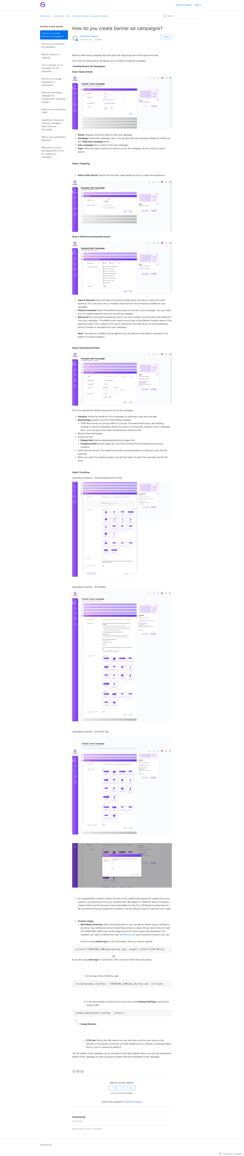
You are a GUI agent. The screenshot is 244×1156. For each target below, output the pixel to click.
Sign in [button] (198, 5)
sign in (81, 1129)
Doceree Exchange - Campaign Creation (90, 16)
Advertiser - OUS (61, 16)
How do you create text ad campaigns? (53, 45)
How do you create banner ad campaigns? (53, 35)
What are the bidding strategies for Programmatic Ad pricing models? (53, 97)
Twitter (78, 1071)
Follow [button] (166, 37)
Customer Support (89, 36)
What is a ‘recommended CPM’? (54, 111)
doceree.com (128, 934)
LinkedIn (82, 1071)
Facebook (74, 1071)
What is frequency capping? (50, 56)
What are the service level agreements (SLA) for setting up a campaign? (53, 152)
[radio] (114, 1088)
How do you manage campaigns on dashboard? (52, 81)
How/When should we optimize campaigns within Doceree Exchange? (52, 125)
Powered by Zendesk (232, 1153)
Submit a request (183, 5)
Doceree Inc (45, 16)
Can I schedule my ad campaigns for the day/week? (52, 68)
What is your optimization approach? (54, 139)
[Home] (42, 6)
